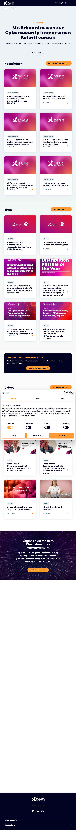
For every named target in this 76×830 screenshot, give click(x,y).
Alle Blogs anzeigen (61, 209)
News (34, 53)
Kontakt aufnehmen (38, 570)
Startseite (5, 8)
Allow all (62, 435)
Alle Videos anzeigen (61, 387)
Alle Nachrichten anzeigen (58, 63)
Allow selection (38, 435)
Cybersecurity (10, 820)
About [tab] (63, 398)
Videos (41, 53)
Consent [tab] (13, 398)
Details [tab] (38, 398)
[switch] (28, 427)
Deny (14, 435)
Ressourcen (14, 8)
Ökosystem (9, 825)
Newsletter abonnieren (38, 368)
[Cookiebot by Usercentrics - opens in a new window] (65, 392)
